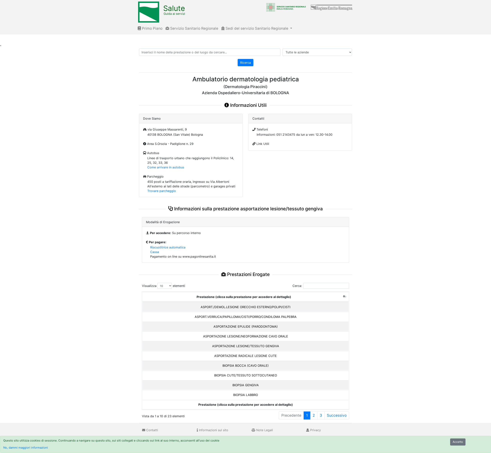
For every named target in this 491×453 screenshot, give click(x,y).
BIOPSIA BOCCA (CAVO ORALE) (245, 365)
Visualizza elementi (163, 286)
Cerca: (297, 286)
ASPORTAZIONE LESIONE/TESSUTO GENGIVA (245, 346)
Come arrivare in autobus (165, 167)
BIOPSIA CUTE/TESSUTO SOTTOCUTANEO (245, 375)
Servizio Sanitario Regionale (193, 28)
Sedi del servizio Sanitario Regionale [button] (257, 28)
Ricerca (245, 62)
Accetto (458, 442)
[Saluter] (285, 7)
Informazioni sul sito (213, 430)
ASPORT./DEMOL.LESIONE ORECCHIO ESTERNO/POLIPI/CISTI (245, 307)
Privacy (315, 430)
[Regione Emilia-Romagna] (332, 7)
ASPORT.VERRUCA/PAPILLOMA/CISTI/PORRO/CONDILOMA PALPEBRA (246, 317)
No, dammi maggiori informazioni (25, 447)
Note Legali (264, 430)
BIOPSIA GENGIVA (245, 385)
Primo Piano (151, 28)
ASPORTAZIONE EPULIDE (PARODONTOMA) (245, 326)
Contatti (151, 430)
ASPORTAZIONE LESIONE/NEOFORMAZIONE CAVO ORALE (245, 336)
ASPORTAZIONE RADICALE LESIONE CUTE (245, 356)
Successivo (337, 415)
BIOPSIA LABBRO (245, 395)
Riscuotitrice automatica (167, 247)
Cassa (154, 252)
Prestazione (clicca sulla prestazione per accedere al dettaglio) (244, 297)
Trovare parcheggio (161, 191)
